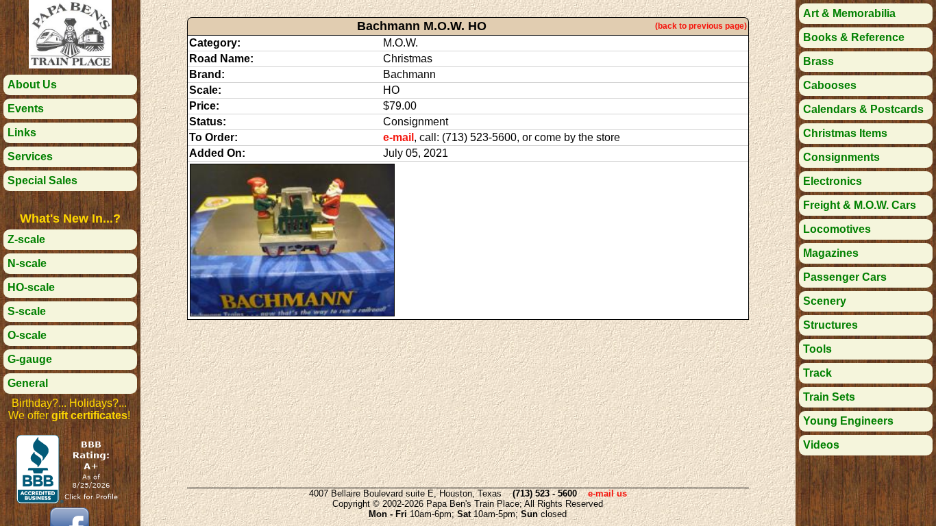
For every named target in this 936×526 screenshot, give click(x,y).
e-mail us (607, 493)
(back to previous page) (701, 26)
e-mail (398, 137)
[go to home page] (70, 65)
